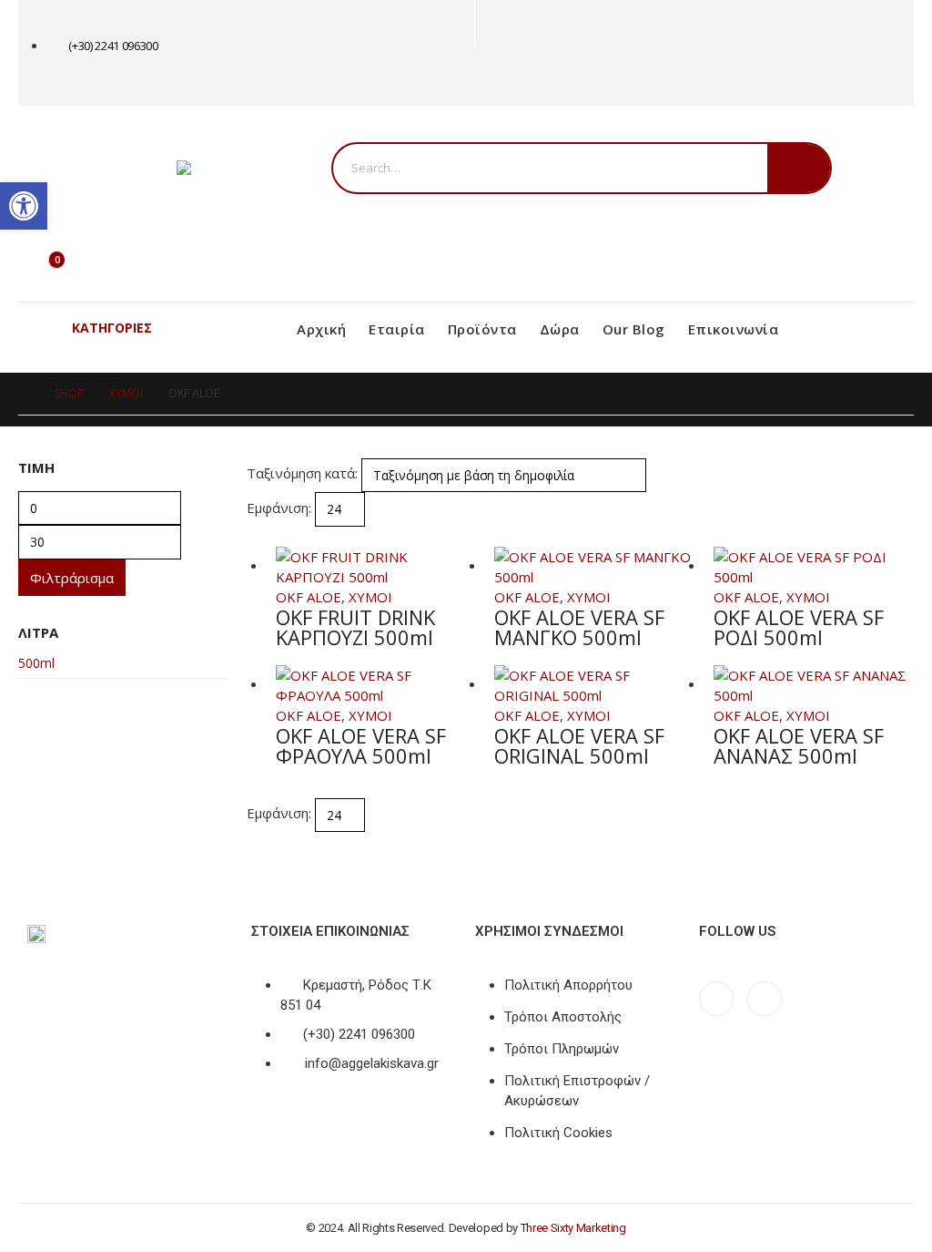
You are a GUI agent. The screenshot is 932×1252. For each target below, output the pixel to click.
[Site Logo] (254, 167)
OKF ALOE (308, 597)
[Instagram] (522, 76)
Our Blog (634, 329)
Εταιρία (397, 329)
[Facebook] (492, 76)
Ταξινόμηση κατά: (302, 473)
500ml (36, 663)
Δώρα (560, 329)
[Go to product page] (376, 567)
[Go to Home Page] (23, 394)
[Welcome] (89, 207)
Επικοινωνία (733, 329)
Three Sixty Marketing (573, 1228)
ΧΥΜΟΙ (370, 597)
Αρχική (321, 329)
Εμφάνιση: (279, 507)
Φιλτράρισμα (72, 578)
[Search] (798, 168)
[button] (255, 537)
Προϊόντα (482, 329)
